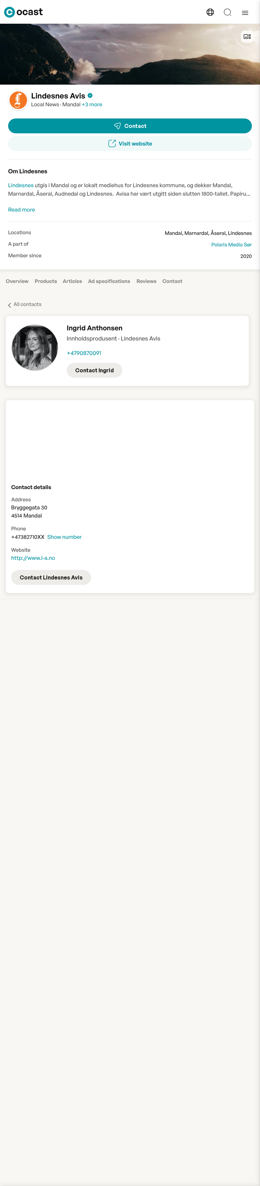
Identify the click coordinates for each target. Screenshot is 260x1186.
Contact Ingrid (94, 370)
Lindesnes (21, 185)
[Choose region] (210, 12)
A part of (18, 244)
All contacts (28, 304)
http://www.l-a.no (33, 557)
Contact (135, 126)
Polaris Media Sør (231, 244)
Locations (19, 232)
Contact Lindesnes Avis (51, 577)
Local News (45, 104)
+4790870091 (84, 353)
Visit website (135, 143)
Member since (25, 255)
